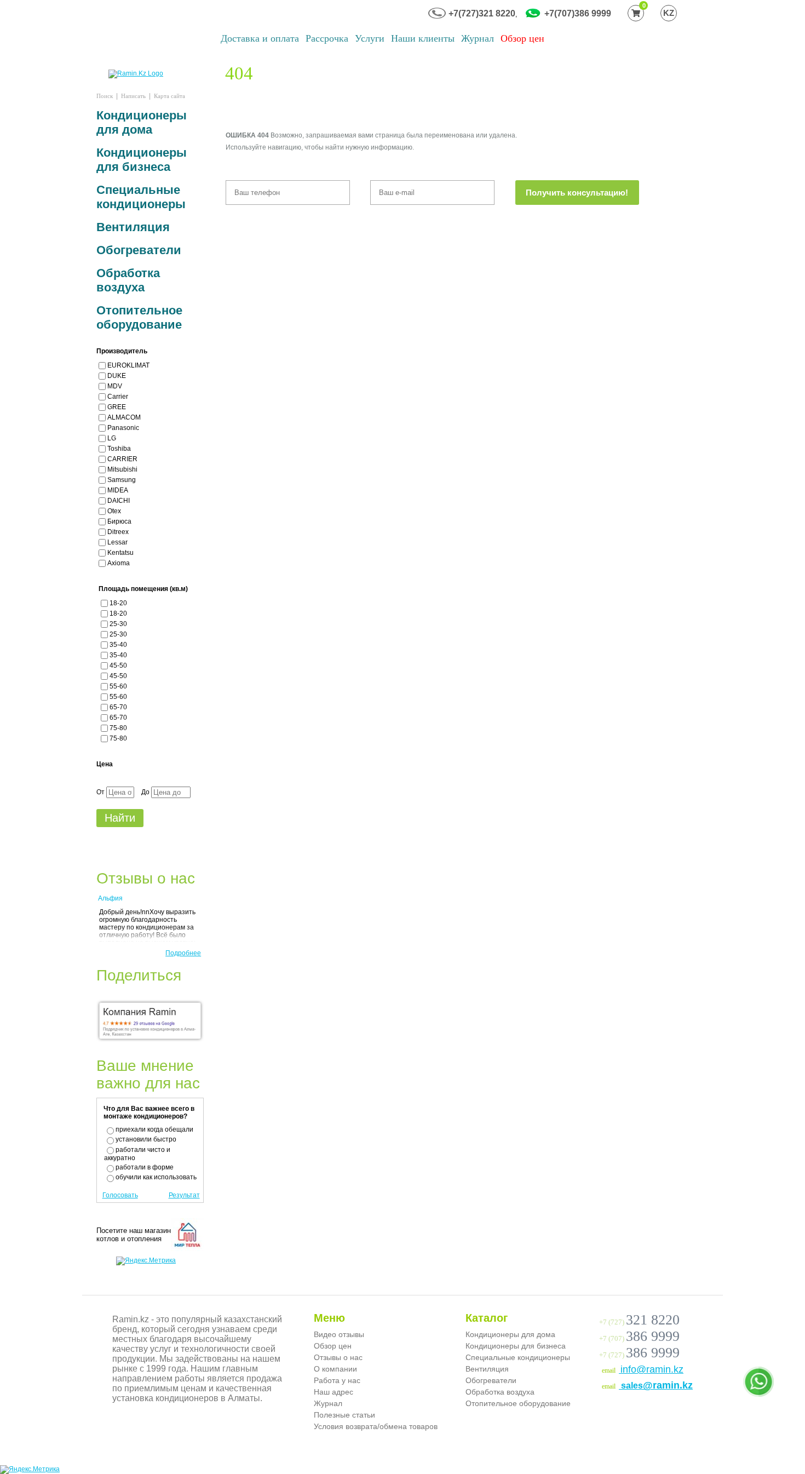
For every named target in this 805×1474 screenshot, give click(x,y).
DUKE (116, 376)
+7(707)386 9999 (577, 13)
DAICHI (118, 500)
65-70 (118, 707)
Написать (133, 96)
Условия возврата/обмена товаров (376, 1426)
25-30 (118, 624)
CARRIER (122, 459)
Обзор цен (522, 38)
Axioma (118, 563)
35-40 (118, 645)
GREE (116, 407)
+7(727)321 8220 (482, 13)
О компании (335, 1368)
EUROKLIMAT (128, 365)
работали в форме (145, 1167)
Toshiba (119, 448)
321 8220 (653, 1320)
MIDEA (117, 490)
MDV (114, 386)
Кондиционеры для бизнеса (141, 160)
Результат (184, 1195)
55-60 (118, 686)
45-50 (118, 665)
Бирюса (119, 521)
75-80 (118, 728)
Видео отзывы (339, 1334)
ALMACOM (124, 417)
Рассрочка (327, 38)
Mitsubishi (122, 469)
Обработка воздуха (128, 280)
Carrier (117, 396)
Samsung (121, 480)
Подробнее (183, 953)
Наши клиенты (423, 38)
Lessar (117, 542)
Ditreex (118, 532)
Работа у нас (337, 1380)
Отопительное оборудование (139, 317)
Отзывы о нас (338, 1357)
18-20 (118, 603)
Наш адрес (333, 1391)
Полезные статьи (344, 1414)
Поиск (104, 96)
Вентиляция (133, 227)
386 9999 (653, 1336)
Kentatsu (120, 553)
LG (111, 438)
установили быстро (146, 1139)
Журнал (477, 38)
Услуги (369, 38)
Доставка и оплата (260, 38)
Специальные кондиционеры (141, 197)
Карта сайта (169, 96)
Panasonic (123, 428)
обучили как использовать (156, 1177)
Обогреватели (138, 250)
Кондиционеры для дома (141, 122)
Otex (114, 511)
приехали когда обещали (154, 1129)
